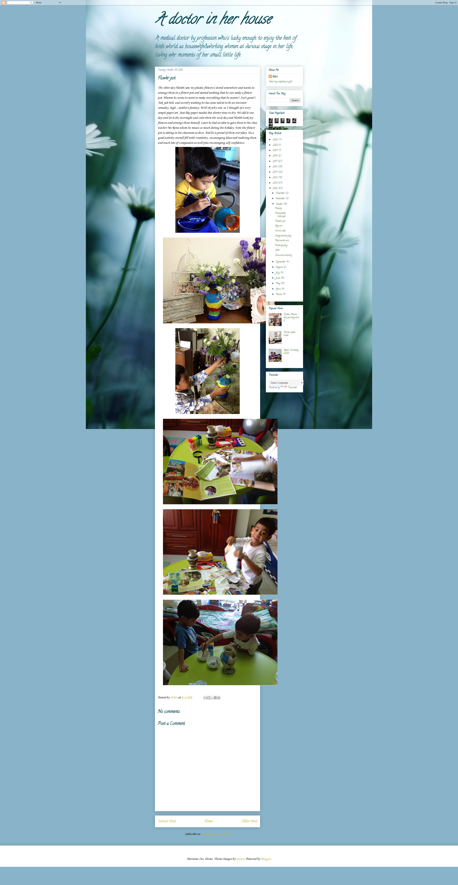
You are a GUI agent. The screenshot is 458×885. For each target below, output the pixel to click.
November (281, 199)
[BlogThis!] (208, 697)
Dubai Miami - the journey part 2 (291, 317)
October (280, 204)
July (278, 273)
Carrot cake (280, 231)
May (278, 283)
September (281, 262)
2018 (275, 156)
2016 (275, 167)
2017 (275, 161)
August (279, 267)
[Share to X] (212, 697)
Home (208, 821)
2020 (276, 145)
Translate (292, 388)
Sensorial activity (283, 255)
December (281, 193)
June (278, 278)
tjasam (240, 859)
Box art (278, 226)
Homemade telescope (280, 214)
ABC (277, 250)
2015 (275, 172)
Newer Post (167, 821)
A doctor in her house (213, 20)
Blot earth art (282, 241)
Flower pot (280, 221)
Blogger (266, 859)
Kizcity (278, 208)
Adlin (275, 77)
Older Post (249, 821)
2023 (276, 140)
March (279, 294)
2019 (275, 150)
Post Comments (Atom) (215, 834)
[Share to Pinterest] (219, 697)
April (278, 289)
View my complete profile (280, 82)
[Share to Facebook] (215, 697)
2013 (275, 183)
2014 (275, 178)
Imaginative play (283, 236)
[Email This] (205, 697)
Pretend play (281, 245)
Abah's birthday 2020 (291, 351)
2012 (275, 188)
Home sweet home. (289, 334)
